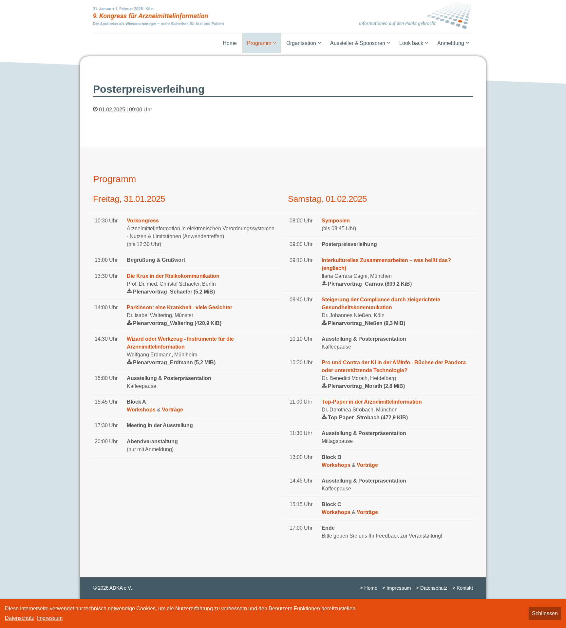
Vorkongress (143, 220)
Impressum (50, 618)
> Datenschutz (431, 588)
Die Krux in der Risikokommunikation (173, 276)
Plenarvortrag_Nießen (366, 323)
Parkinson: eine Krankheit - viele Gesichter (179, 307)
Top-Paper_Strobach (368, 417)
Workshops (141, 409)
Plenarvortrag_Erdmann (174, 362)
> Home (368, 588)
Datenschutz (19, 618)
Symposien (336, 220)
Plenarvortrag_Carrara (370, 284)
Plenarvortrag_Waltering (177, 323)
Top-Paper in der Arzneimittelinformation (372, 402)
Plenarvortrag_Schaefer (174, 292)
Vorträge (172, 409)
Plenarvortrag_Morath (366, 386)
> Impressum (396, 588)
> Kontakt (462, 588)
